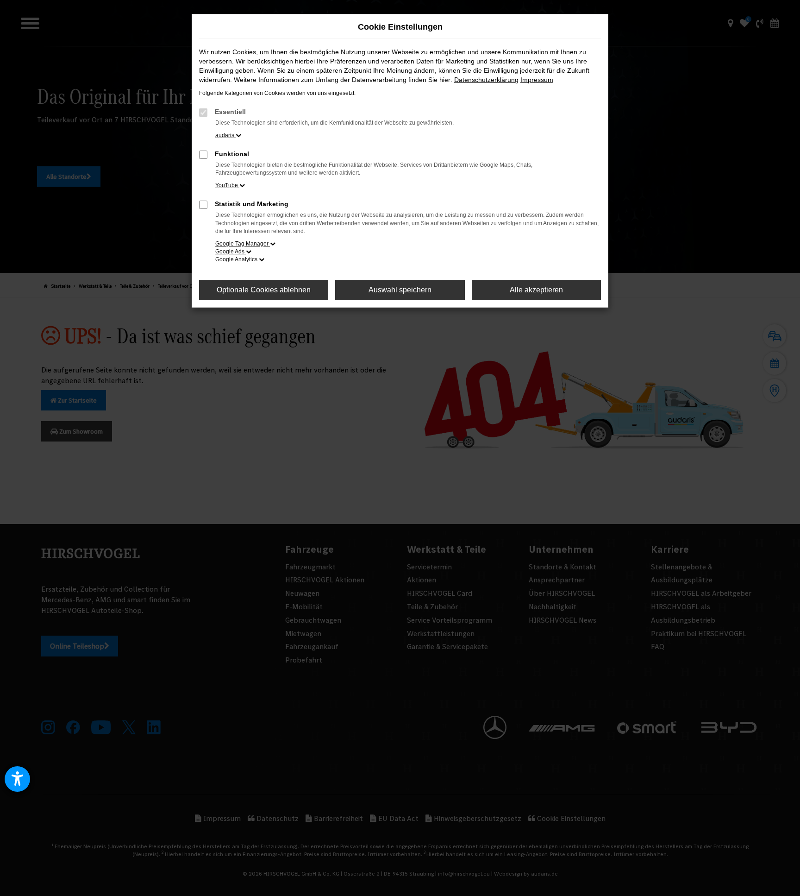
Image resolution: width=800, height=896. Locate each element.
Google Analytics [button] (237, 259)
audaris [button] (225, 135)
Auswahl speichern (400, 290)
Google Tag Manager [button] (242, 243)
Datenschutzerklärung (486, 79)
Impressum (536, 79)
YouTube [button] (227, 185)
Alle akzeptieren (536, 290)
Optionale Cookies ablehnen (264, 290)
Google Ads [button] (230, 251)
